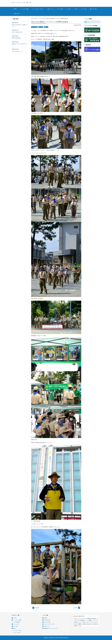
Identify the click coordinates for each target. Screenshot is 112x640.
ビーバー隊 (83, 9)
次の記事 (75, 607)
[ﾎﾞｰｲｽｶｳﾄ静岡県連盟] (92, 41)
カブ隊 (75, 9)
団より (36, 18)
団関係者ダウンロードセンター (51, 628)
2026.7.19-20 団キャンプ (17, 51)
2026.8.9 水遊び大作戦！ (17, 32)
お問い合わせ (17, 13)
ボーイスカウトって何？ (37, 9)
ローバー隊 (17, 632)
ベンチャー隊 (42, 18)
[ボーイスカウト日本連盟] (92, 32)
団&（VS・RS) (93, 9)
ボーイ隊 (68, 9)
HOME (15, 9)
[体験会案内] (92, 51)
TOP (32, 18)
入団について (50, 9)
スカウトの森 (60, 9)
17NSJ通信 (17, 622)
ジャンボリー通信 (24, 9)
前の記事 (37, 607)
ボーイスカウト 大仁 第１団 (21, 2)
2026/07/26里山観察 (16, 38)
